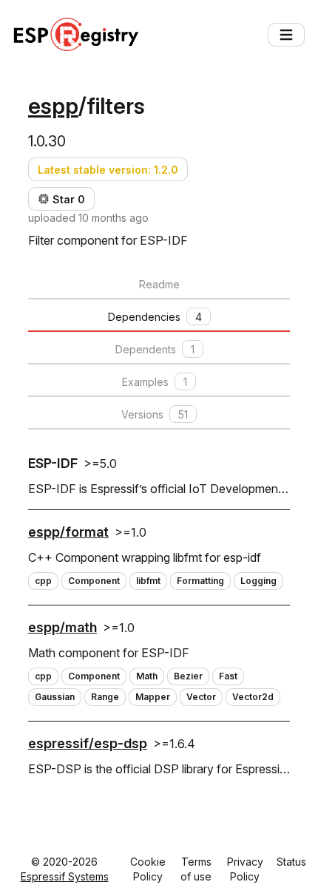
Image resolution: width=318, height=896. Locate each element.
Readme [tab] (159, 284)
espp (53, 105)
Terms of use (196, 869)
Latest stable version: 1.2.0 (108, 169)
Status (291, 861)
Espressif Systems (65, 876)
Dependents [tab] (154, 349)
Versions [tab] (154, 414)
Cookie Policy (148, 869)
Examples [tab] (154, 382)
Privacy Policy (245, 869)
